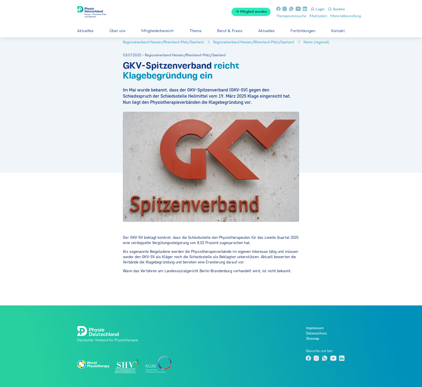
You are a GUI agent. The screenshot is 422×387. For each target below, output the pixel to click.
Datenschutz (316, 333)
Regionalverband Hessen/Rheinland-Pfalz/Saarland (163, 42)
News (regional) (317, 42)
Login (319, 9)
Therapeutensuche (291, 16)
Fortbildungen (303, 31)
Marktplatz (318, 16)
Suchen (338, 9)
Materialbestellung (345, 16)
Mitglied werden (253, 11)
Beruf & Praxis (229, 31)
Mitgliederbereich (157, 31)
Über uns (117, 31)
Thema (195, 31)
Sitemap (312, 338)
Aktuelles (85, 31)
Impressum (315, 328)
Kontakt (338, 31)
